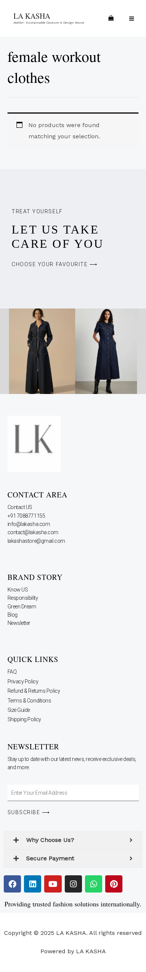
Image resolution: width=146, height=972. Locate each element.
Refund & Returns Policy (33, 691)
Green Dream (22, 607)
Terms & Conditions (29, 701)
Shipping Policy (24, 719)
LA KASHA (31, 16)
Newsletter (19, 623)
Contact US (20, 507)
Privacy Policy (23, 681)
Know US (18, 590)
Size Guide (18, 710)
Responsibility (23, 598)
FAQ (12, 672)
